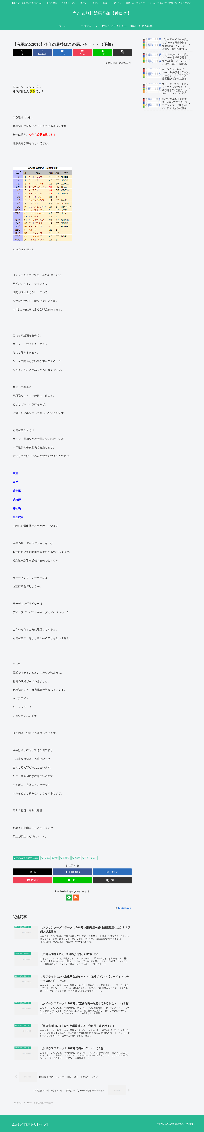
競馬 (86, 858)
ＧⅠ (95, 858)
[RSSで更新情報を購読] (76, 898)
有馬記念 (66, 858)
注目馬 (77, 858)
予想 (56, 858)
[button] (122, 52)
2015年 (47, 858)
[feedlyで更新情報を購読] (69, 898)
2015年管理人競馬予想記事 (27, 858)
